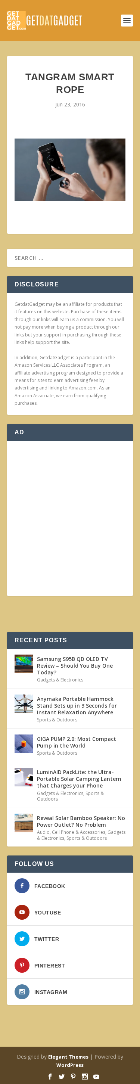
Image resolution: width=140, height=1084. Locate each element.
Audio (43, 832)
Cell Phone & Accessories (78, 832)
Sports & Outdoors (57, 720)
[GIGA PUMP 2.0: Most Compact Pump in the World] (24, 743)
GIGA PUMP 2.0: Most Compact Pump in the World (76, 742)
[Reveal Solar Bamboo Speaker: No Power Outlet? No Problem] (24, 823)
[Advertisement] (70, 518)
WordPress (70, 1065)
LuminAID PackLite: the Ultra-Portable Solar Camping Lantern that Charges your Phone (79, 778)
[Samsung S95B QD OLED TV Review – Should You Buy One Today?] (24, 664)
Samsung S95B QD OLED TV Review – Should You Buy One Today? (75, 665)
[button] (70, 170)
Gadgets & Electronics (60, 680)
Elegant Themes (68, 1056)
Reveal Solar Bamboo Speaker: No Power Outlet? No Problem (81, 821)
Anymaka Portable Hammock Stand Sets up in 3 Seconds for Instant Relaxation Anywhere (77, 705)
